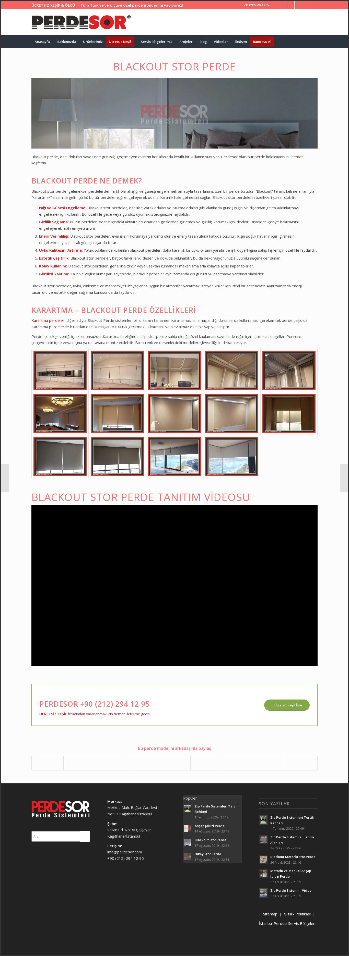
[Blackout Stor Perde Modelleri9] (231, 413)
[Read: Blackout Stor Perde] (187, 842)
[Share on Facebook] (47, 763)
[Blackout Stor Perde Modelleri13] (174, 456)
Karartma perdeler (47, 320)
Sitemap (270, 913)
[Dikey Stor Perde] (344, 478)
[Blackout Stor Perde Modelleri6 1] (60, 413)
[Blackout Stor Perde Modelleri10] (289, 413)
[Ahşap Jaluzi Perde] (5, 478)
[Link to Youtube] (314, 5)
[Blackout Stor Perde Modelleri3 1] (174, 370)
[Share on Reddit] (270, 763)
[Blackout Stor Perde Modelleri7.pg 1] (117, 413)
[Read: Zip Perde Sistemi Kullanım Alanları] (263, 839)
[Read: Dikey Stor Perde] (187, 856)
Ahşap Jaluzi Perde (210, 826)
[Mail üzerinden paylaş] (301, 763)
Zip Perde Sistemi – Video (290, 890)
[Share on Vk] (238, 763)
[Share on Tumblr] (206, 763)
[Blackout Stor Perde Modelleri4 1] (231, 370)
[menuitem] (54, 5)
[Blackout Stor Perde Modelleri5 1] (289, 370)
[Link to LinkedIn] (290, 5)
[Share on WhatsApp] (111, 763)
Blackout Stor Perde (210, 840)
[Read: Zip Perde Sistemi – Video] (263, 893)
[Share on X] (79, 763)
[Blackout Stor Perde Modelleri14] (231, 456)
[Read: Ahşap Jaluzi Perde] (187, 828)
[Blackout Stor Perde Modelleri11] (60, 456)
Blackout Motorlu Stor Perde (293, 856)
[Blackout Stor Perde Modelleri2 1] (117, 370)
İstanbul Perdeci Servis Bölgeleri (287, 923)
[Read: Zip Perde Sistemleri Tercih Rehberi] (187, 808)
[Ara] (314, 41)
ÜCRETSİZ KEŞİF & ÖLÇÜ (53, 5)
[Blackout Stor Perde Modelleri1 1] (60, 370)
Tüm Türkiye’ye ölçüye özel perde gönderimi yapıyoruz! (131, 5)
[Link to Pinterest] (298, 5)
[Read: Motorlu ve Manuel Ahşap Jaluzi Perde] (263, 873)
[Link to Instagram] (306, 5)
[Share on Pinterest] (143, 763)
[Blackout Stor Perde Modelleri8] (174, 413)
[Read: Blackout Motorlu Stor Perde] (263, 859)
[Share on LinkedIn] (174, 763)
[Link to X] (283, 5)
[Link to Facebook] (275, 5)
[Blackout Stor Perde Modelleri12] (117, 456)
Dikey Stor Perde (208, 854)
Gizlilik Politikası (297, 913)
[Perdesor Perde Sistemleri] (81, 22)
